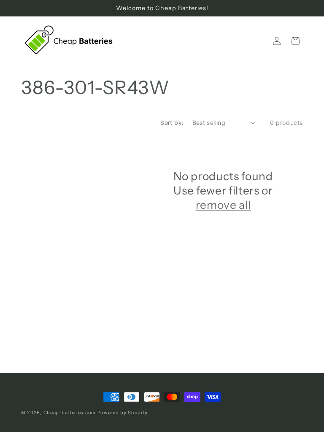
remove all (223, 205)
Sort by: (172, 122)
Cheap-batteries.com (69, 413)
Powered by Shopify (122, 413)
